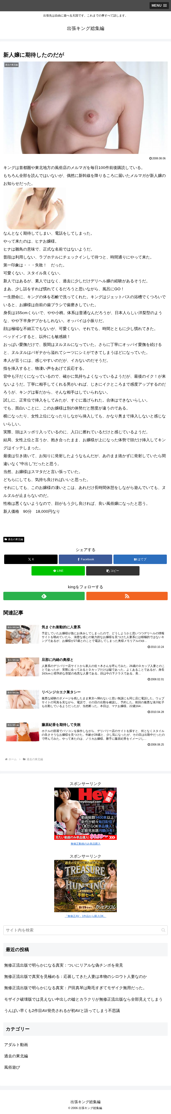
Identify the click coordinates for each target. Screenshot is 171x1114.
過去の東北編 (15, 539)
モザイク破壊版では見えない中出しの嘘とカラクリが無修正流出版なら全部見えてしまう (83, 999)
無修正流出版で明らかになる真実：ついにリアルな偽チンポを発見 (63, 965)
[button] (113, 571)
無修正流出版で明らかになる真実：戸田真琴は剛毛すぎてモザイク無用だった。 (75, 988)
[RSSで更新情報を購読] (127, 596)
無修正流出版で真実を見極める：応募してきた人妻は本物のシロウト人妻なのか (75, 976)
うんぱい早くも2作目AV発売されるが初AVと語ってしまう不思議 (62, 1010)
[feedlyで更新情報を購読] (44, 596)
